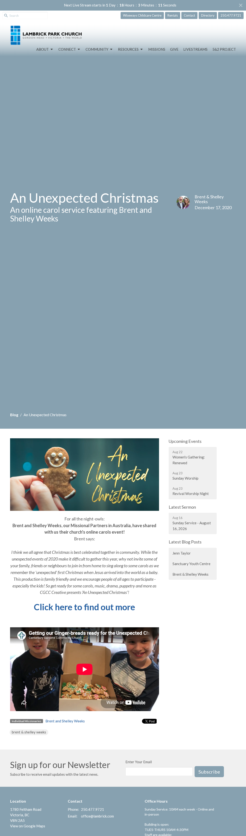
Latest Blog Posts (185, 541)
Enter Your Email (138, 762)
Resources (128, 49)
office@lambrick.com (97, 816)
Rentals (172, 15)
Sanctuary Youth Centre (191, 563)
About (42, 49)
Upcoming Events (185, 441)
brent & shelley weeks (29, 732)
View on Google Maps (27, 826)
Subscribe (209, 772)
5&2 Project (224, 49)
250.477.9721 (231, 15)
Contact (189, 15)
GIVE (174, 49)
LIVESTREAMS (195, 49)
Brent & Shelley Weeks (190, 574)
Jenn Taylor (181, 553)
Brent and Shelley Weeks (65, 721)
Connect (67, 49)
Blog (14, 414)
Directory (208, 15)
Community (97, 49)
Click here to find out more (84, 607)
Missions (156, 49)
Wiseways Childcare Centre (142, 15)
